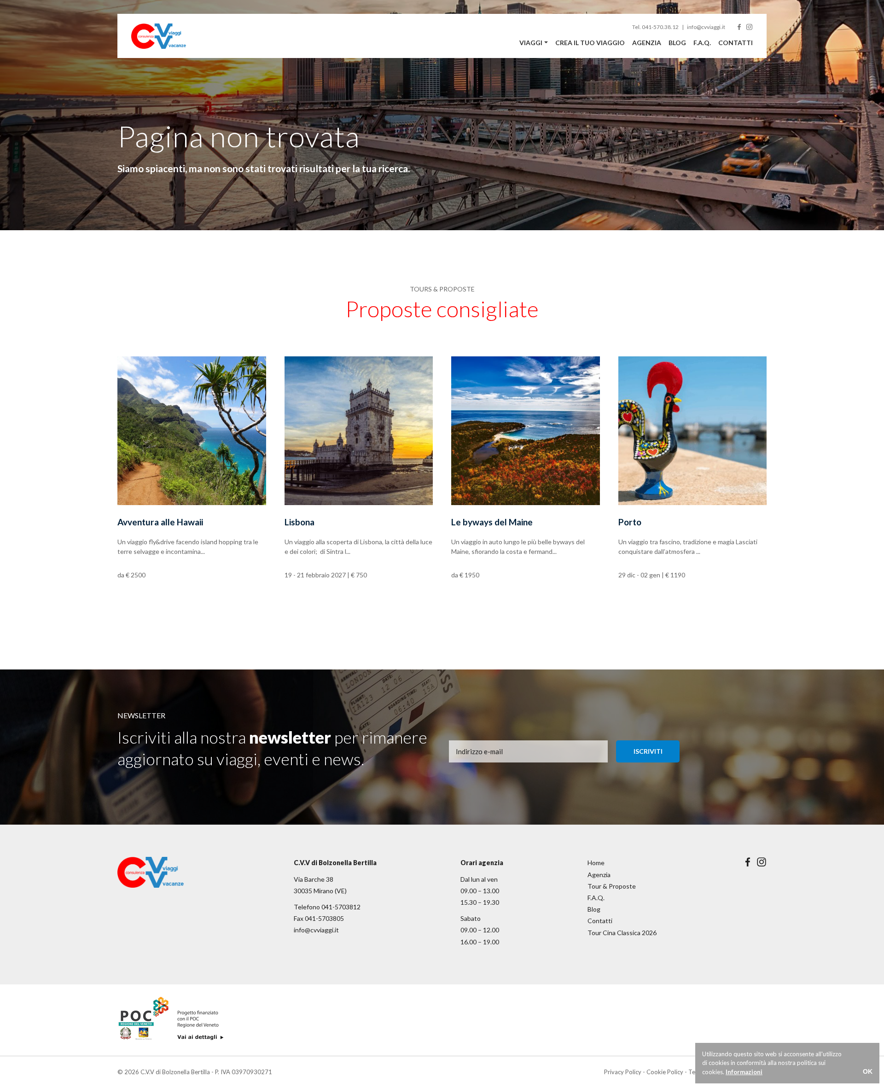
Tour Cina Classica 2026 (622, 933)
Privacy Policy (622, 1072)
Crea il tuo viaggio (590, 43)
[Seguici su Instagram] (749, 26)
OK (867, 1071)
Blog (677, 43)
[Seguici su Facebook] (739, 26)
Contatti (735, 43)
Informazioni (744, 1072)
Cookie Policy (664, 1072)
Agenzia (646, 43)
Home (596, 863)
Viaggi (530, 43)
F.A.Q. (702, 43)
